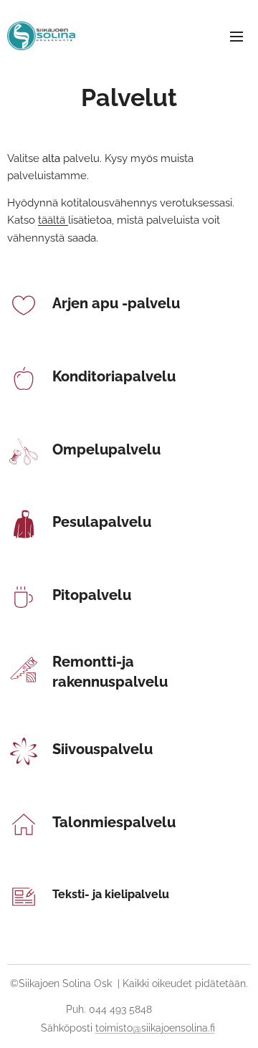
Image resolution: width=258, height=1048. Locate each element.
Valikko (236, 36)
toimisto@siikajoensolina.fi (155, 1028)
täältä (53, 220)
